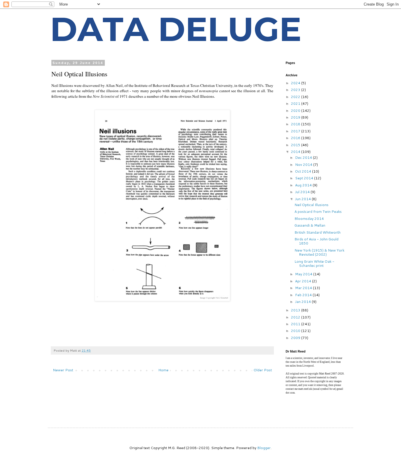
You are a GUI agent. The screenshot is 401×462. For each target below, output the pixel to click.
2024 (296, 82)
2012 (296, 317)
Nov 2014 (304, 164)
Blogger (264, 447)
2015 (296, 144)
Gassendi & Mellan (309, 225)
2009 (296, 337)
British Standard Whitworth (317, 232)
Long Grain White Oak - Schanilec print (314, 263)
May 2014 (304, 274)
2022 (296, 96)
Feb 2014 (304, 294)
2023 (296, 89)
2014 (296, 151)
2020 (296, 110)
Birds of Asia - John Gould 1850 (316, 241)
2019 (296, 117)
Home (163, 369)
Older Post (263, 369)
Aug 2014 (304, 185)
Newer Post (63, 369)
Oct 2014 (303, 171)
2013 (296, 310)
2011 (296, 323)
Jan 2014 (303, 301)
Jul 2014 (303, 191)
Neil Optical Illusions (311, 204)
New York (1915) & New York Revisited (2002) (319, 252)
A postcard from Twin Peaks (318, 211)
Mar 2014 (304, 287)
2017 (296, 131)
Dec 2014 (304, 157)
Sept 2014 (304, 178)
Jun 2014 (303, 198)
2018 (296, 124)
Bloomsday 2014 (309, 218)
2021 (296, 103)
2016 (296, 137)
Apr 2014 (303, 281)
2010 (296, 330)
